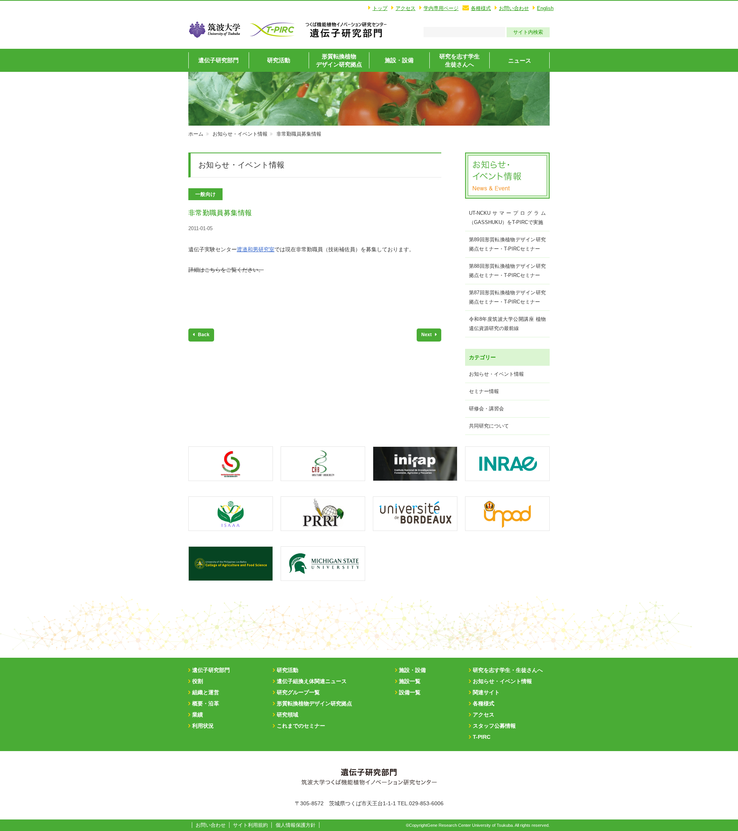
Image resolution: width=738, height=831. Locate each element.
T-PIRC (481, 737)
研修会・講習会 (486, 408)
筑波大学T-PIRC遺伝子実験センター (346, 29)
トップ (379, 8)
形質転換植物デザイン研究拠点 (314, 703)
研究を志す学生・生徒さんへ (508, 670)
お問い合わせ (514, 8)
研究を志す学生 (459, 60)
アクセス (406, 8)
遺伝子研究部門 (218, 60)
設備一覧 (410, 692)
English (545, 8)
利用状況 (203, 726)
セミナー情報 (484, 391)
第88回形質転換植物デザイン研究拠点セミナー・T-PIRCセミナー (507, 270)
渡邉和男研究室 (255, 249)
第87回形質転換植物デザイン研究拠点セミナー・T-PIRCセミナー (507, 297)
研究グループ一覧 (298, 692)
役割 (197, 681)
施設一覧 (410, 681)
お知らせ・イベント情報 (240, 134)
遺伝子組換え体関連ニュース (312, 681)
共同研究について (489, 426)
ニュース (519, 60)
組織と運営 (205, 692)
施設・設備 (399, 60)
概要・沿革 (205, 703)
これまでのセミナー (301, 726)
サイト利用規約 (250, 825)
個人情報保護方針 (296, 825)
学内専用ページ (441, 8)
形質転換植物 (339, 60)
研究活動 (278, 60)
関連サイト (486, 692)
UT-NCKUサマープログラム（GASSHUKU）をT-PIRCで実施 (507, 217)
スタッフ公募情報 (494, 726)
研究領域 (287, 715)
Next (427, 334)
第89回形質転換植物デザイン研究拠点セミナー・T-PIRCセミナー (507, 244)
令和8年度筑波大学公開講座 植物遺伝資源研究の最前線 (507, 323)
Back (203, 334)
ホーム (195, 134)
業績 (197, 715)
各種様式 (481, 8)
